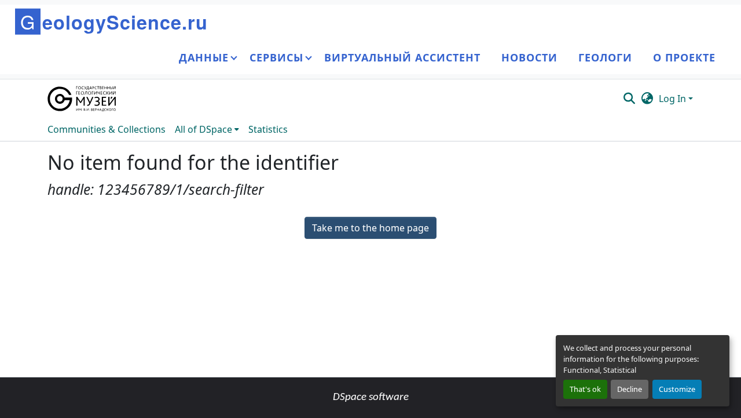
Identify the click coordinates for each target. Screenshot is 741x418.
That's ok (585, 389)
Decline (629, 389)
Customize (677, 389)
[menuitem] (207, 129)
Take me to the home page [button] (370, 227)
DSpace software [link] (371, 397)
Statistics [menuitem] (268, 129)
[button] (82, 98)
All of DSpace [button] (203, 129)
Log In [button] (673, 98)
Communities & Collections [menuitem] (106, 129)
